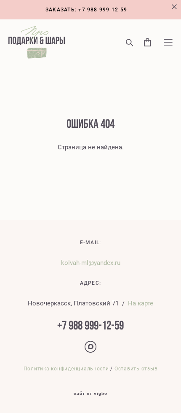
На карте (140, 303)
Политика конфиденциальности (66, 368)
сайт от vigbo (90, 393)
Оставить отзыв (135, 368)
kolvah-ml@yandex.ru (90, 262)
